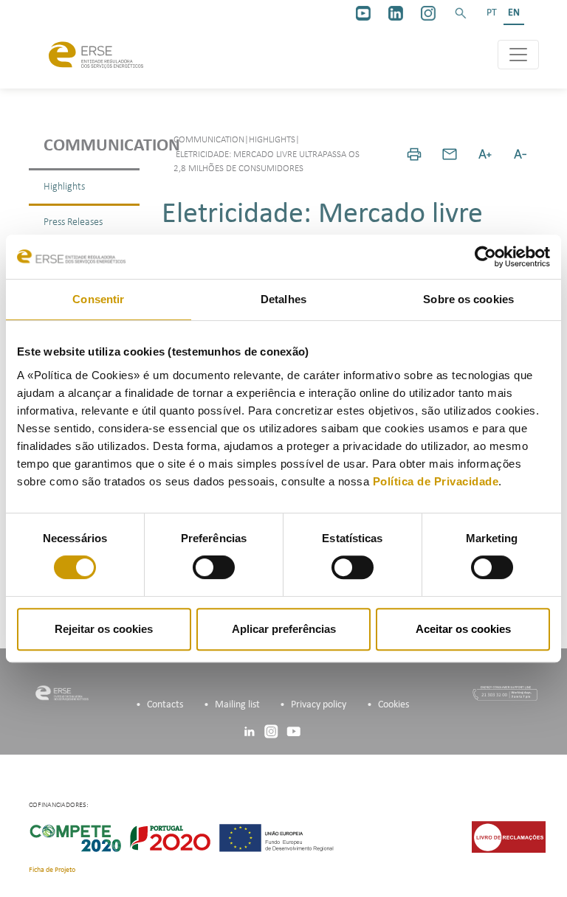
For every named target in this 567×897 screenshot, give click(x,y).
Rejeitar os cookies (104, 629)
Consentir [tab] (98, 299)
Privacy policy (318, 704)
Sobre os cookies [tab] (468, 299)
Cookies (393, 704)
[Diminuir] (520, 154)
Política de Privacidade (436, 481)
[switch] (214, 567)
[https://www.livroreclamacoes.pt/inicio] (509, 836)
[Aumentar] (485, 154)
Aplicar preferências (284, 629)
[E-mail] (449, 154)
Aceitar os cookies (463, 629)
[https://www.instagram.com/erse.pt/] (428, 13)
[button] (460, 13)
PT (492, 12)
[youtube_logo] (363, 13)
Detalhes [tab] (283, 299)
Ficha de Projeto (52, 870)
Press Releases (73, 222)
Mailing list (237, 704)
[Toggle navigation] (518, 54)
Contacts (165, 704)
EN (514, 12)
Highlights (64, 187)
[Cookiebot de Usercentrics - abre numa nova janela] (485, 257)
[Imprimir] (414, 154)
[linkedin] (396, 13)
